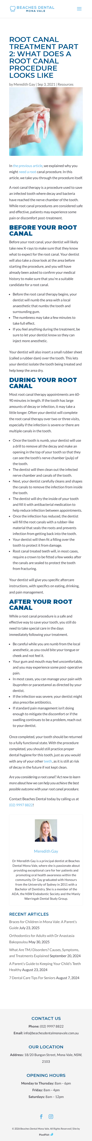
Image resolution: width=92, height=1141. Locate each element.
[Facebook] (41, 1117)
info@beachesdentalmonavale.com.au (51, 1033)
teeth (48, 761)
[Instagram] (51, 1117)
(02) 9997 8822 (21, 805)
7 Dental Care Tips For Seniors (32, 978)
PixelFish (44, 1134)
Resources (65, 84)
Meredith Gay (24, 84)
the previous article (27, 165)
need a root (27, 172)
